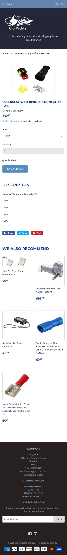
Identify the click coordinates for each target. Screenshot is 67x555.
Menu (9, 4)
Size (4, 129)
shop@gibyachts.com (36, 471)
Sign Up (58, 519)
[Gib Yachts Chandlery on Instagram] (35, 534)
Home (5, 53)
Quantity (6, 144)
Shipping (15, 121)
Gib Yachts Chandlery (25, 543)
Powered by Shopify (47, 543)
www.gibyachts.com (33, 475)
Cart (62, 4)
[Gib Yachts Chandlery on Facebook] (30, 534)
